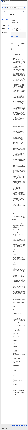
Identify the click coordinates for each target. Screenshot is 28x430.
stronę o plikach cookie (4, 427)
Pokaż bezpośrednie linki (5, 19)
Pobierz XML (4, 18)
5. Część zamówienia (4, 28)
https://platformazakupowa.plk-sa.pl (19, 339)
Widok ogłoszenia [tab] (3, 14)
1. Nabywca (3, 25)
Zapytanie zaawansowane (19, 8)
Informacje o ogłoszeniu (4, 32)
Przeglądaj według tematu (9, 9)
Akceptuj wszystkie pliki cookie (16, 425)
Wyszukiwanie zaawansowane (14, 8)
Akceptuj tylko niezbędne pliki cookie (23, 425)
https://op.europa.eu (19, 383)
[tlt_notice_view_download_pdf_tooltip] (11, 36)
